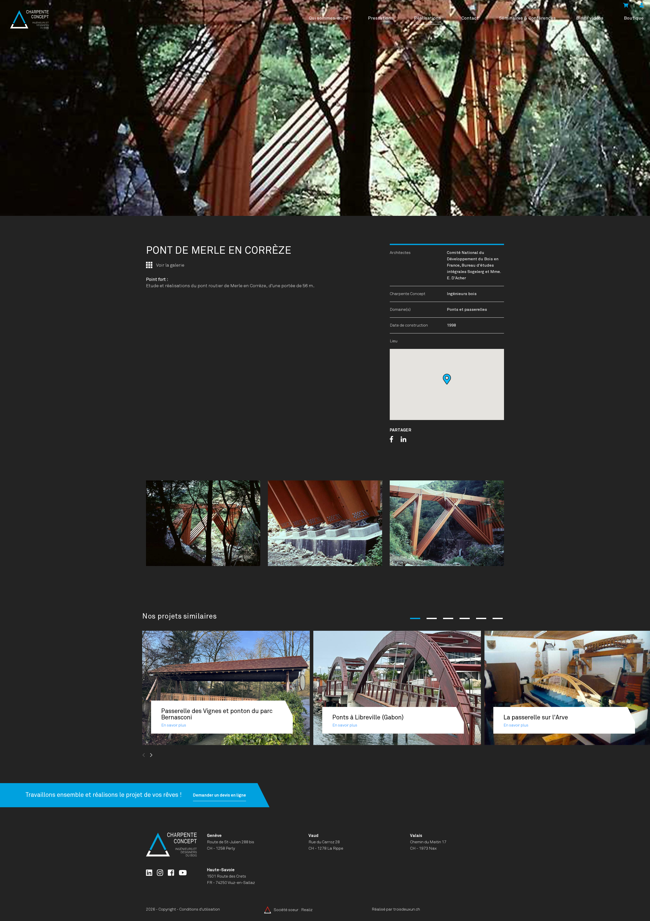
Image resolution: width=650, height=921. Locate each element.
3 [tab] (448, 618)
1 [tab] (415, 618)
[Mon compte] (642, 6)
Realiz (307, 910)
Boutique (634, 18)
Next (163, 755)
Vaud (313, 836)
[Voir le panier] (625, 6)
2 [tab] (432, 618)
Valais (416, 836)
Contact (470, 18)
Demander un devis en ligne (219, 795)
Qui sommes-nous (328, 18)
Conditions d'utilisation (199, 909)
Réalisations (427, 18)
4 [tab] (465, 618)
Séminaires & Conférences (527, 18)
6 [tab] (498, 618)
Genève (214, 836)
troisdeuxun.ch (407, 909)
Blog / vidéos (590, 18)
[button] (447, 379)
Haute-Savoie (221, 870)
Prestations (381, 18)
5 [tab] (481, 618)
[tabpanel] (325, 108)
